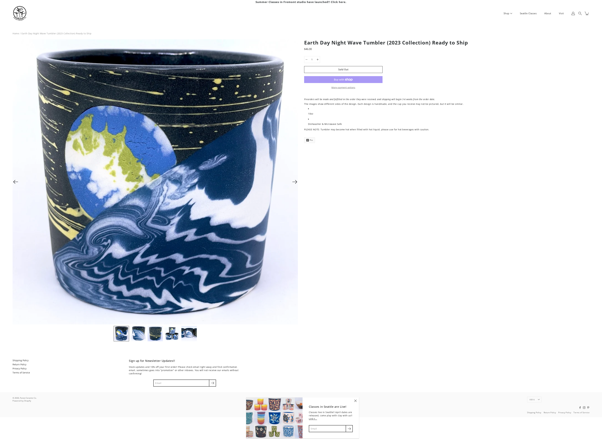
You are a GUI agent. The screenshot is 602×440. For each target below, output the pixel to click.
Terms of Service (21, 372)
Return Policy (19, 364)
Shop (506, 13)
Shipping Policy (21, 360)
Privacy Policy (19, 368)
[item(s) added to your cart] (586, 13)
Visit (561, 13)
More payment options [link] (343, 87)
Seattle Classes (528, 13)
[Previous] (16, 182)
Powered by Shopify (22, 400)
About (547, 13)
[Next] (295, 182)
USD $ (531, 399)
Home (16, 33)
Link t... (313, 418)
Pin (311, 140)
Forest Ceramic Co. (28, 398)
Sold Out (343, 69)
